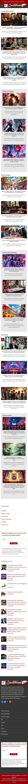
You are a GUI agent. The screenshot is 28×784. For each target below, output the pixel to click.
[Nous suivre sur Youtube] (10, 702)
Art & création (4, 516)
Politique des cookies (17, 780)
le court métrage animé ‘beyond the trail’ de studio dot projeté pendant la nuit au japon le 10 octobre (14, 433)
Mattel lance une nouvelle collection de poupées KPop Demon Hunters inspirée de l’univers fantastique (14, 270)
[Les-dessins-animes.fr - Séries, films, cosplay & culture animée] (15, 5)
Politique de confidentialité (17, 778)
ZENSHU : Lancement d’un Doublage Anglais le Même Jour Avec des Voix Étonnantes (14, 376)
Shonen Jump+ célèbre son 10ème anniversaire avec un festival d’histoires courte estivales (14, 192)
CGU (10, 780)
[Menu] (2, 5)
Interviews (3, 521)
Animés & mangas (5, 513)
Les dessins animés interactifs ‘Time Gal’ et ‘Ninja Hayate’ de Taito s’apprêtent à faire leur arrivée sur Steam (14, 160)
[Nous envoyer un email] (7, 702)
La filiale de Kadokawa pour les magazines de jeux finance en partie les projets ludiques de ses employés (14, 79)
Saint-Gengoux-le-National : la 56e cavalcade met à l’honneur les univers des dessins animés (14, 320)
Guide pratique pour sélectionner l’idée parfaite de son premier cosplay (14, 295)
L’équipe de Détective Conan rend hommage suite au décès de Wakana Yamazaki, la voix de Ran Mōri (14, 402)
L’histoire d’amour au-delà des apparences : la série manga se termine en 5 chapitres (14, 108)
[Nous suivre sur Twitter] (5, 702)
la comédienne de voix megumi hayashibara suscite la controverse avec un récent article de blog (14, 351)
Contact (14, 782)
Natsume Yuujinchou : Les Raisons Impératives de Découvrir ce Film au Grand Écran (14, 458)
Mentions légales (6, 778)
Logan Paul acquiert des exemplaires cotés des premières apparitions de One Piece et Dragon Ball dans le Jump (14, 53)
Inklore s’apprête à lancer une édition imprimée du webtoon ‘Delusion (14, 241)
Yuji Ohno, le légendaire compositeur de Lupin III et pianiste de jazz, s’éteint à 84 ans (14, 28)
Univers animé (4, 524)
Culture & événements (6, 519)
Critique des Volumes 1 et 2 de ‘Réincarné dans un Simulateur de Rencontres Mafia (14, 216)
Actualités (3, 510)
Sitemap (24, 780)
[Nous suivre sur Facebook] (2, 702)
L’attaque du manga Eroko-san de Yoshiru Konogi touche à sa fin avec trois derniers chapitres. (14, 134)
